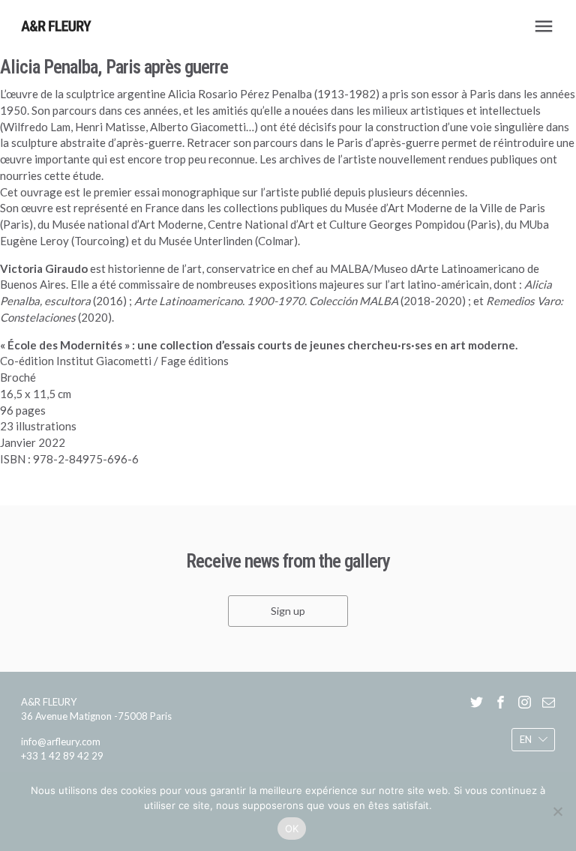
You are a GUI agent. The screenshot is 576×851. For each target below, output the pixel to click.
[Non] (557, 811)
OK (292, 829)
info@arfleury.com (60, 741)
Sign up (288, 610)
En (526, 739)
